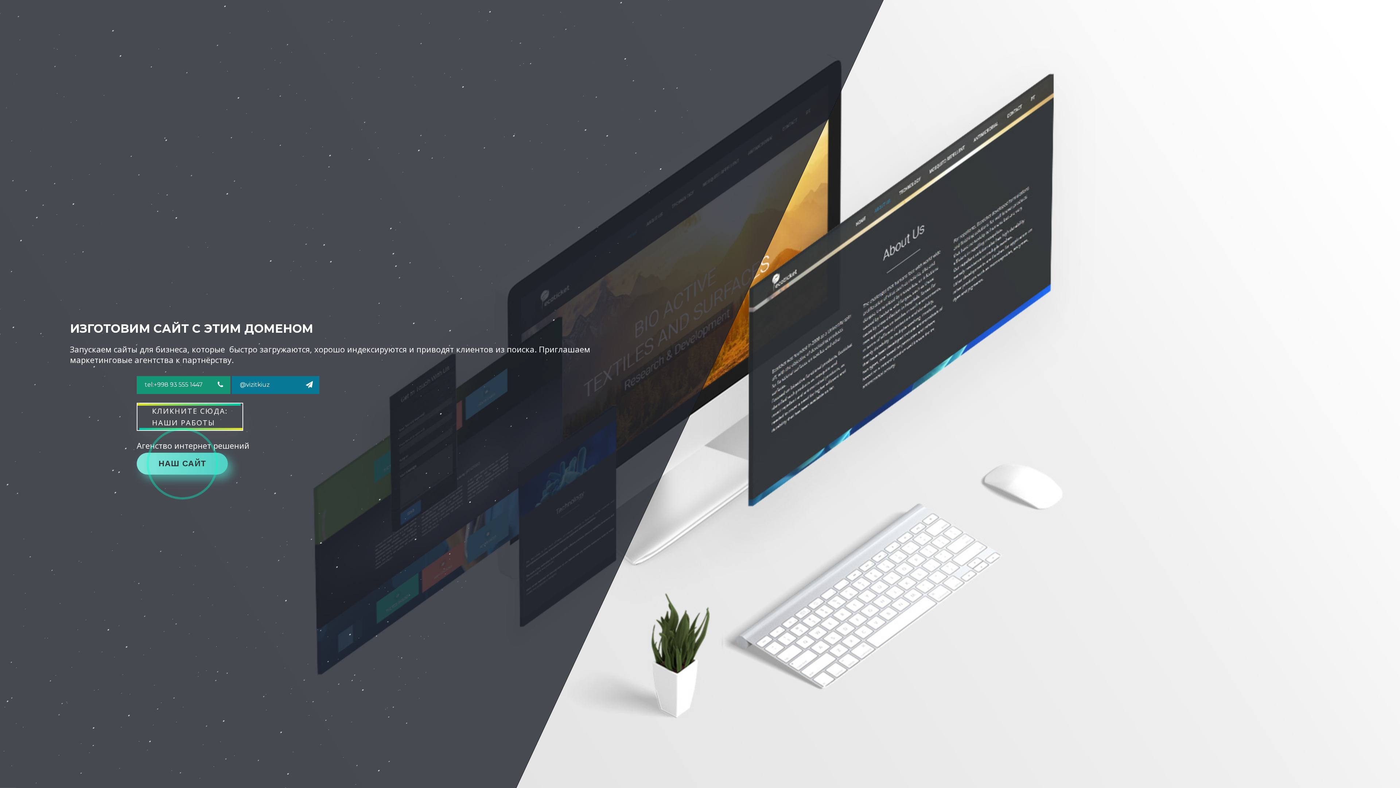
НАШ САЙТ (182, 463)
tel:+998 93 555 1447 (174, 384)
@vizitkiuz (255, 384)
